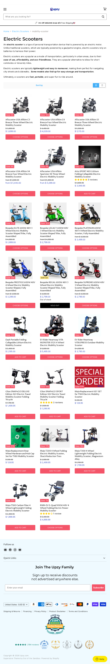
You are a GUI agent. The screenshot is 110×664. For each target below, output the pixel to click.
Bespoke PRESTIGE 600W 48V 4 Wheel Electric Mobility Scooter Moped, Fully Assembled (20, 286)
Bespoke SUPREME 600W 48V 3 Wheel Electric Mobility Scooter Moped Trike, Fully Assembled (89, 286)
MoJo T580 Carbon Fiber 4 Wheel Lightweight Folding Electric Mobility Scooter (19, 508)
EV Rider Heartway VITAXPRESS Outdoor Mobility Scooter (89, 342)
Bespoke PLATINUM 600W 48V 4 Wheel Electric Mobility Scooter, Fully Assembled (89, 231)
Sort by (39, 85)
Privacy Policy (40, 611)
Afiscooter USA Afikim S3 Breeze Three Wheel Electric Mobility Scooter (88, 122)
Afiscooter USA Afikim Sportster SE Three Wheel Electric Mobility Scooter (52, 174)
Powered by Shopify (50, 658)
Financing (27, 611)
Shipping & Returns (11, 611)
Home (6, 31)
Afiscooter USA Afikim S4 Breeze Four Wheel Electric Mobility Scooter (19, 174)
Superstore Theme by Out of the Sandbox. (22, 658)
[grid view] (96, 85)
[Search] (103, 17)
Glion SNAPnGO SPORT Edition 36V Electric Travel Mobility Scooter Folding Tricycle (52, 395)
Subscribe (98, 588)
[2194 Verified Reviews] (55, 635)
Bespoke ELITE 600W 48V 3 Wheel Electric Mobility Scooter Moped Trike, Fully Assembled (19, 232)
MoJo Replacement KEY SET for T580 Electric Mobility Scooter (88, 394)
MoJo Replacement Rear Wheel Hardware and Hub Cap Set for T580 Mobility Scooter (20, 454)
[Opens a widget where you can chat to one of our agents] (100, 659)
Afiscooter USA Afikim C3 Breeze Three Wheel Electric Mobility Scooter (19, 122)
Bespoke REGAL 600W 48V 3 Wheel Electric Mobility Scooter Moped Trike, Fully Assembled (54, 286)
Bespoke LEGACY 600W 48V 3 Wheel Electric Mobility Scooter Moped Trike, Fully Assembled (54, 232)
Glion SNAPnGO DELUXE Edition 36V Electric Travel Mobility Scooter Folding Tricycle (18, 395)
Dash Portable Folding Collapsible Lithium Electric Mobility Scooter (19, 342)
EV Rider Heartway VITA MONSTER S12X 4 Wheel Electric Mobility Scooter (52, 342)
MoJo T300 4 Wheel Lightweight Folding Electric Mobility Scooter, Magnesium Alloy (89, 455)
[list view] (102, 85)
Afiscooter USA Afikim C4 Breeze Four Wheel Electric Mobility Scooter (53, 122)
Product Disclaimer (57, 611)
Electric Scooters (20, 31)
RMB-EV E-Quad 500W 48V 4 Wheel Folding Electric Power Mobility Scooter (54, 508)
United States (15, 604)
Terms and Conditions (78, 611)
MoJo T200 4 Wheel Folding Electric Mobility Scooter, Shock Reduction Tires (53, 454)
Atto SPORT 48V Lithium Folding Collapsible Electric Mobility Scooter (87, 174)
